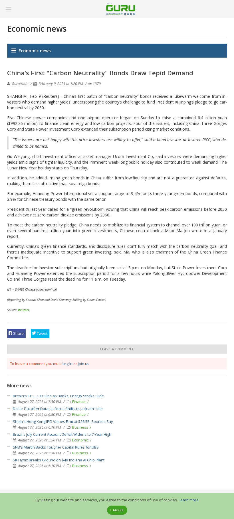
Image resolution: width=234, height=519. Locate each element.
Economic (80, 440)
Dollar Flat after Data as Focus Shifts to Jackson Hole (58, 408)
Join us (83, 363)
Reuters (23, 310)
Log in (67, 363)
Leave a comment (117, 349)
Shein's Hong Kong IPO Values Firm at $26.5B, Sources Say (63, 421)
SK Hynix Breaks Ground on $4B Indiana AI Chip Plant (58, 460)
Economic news (35, 50)
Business (80, 427)
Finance (79, 401)
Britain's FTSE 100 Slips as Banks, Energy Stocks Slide (58, 395)
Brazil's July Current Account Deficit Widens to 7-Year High (62, 434)
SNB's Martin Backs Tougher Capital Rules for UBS (56, 447)
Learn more (189, 499)
